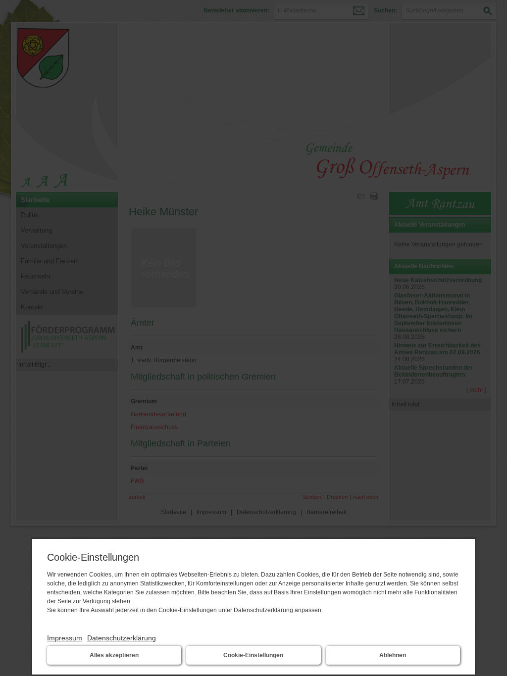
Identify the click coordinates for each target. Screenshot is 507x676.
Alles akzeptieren (114, 655)
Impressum (64, 638)
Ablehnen (392, 655)
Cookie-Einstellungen (253, 655)
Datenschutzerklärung (121, 638)
